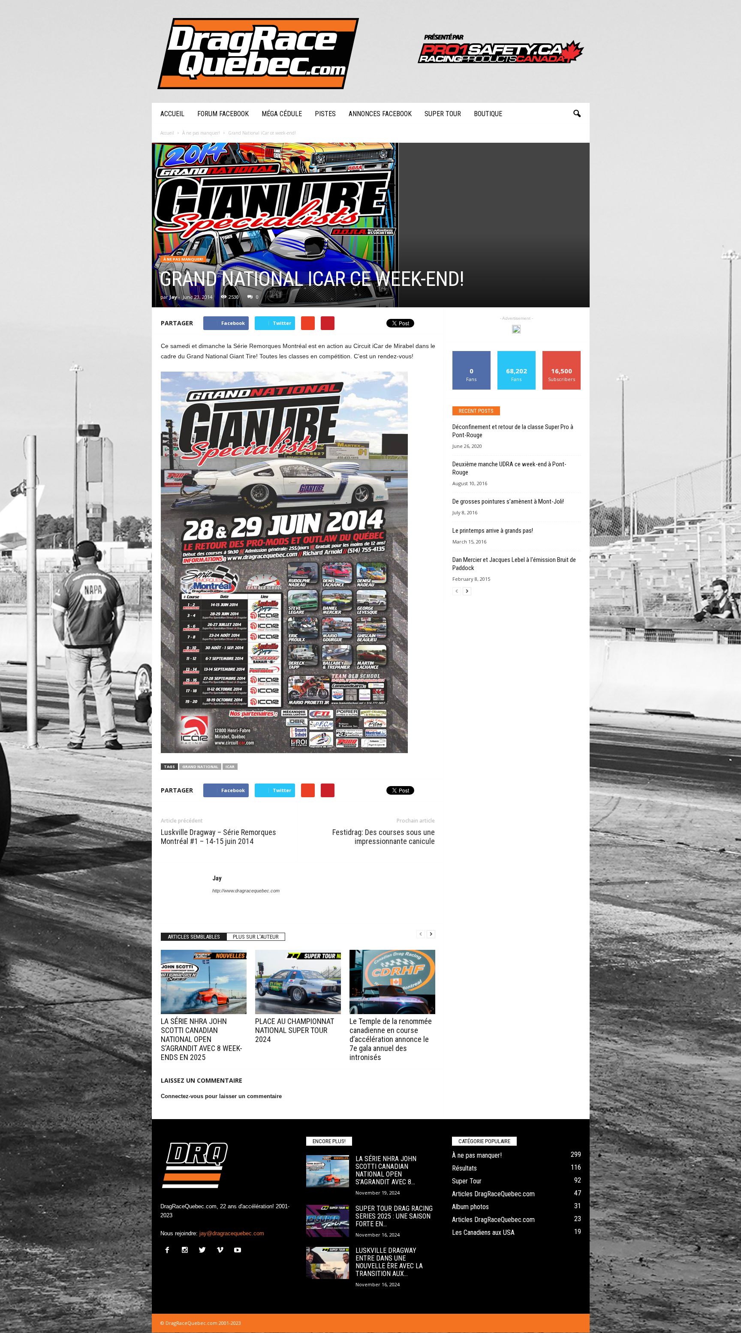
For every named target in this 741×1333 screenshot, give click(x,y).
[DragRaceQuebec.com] (371, 51)
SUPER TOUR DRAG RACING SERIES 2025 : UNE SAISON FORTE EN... (394, 1216)
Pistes (325, 114)
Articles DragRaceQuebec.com (493, 1194)
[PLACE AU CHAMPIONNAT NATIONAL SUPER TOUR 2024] (298, 982)
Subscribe (561, 354)
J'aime (471, 354)
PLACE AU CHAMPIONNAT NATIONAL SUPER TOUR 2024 (294, 1030)
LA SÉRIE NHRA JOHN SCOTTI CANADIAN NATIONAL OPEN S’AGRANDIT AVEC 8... (385, 1170)
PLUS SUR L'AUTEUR (256, 937)
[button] (576, 114)
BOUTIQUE (488, 114)
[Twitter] (204, 1251)
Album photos (470, 1207)
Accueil (172, 114)
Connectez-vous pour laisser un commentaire (221, 1096)
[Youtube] (239, 1251)
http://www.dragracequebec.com (246, 890)
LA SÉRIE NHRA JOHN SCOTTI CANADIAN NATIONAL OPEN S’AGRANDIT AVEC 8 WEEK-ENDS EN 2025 (201, 1039)
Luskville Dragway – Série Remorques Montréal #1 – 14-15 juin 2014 (218, 837)
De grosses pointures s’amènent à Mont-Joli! (508, 501)
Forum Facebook (223, 114)
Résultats (464, 1168)
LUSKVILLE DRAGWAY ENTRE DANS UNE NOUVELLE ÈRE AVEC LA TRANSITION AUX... (389, 1262)
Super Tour (443, 114)
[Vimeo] (222, 1251)
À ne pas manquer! (183, 259)
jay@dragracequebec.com (231, 1233)
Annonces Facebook (380, 114)
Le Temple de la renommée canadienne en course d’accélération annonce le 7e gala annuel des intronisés (390, 1039)
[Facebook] (169, 1251)
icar (230, 766)
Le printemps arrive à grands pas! (492, 530)
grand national (200, 766)
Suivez (516, 354)
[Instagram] (187, 1251)
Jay (173, 297)
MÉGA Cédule (282, 114)
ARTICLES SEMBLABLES (194, 937)
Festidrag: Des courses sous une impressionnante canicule (383, 837)
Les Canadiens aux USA (483, 1232)
